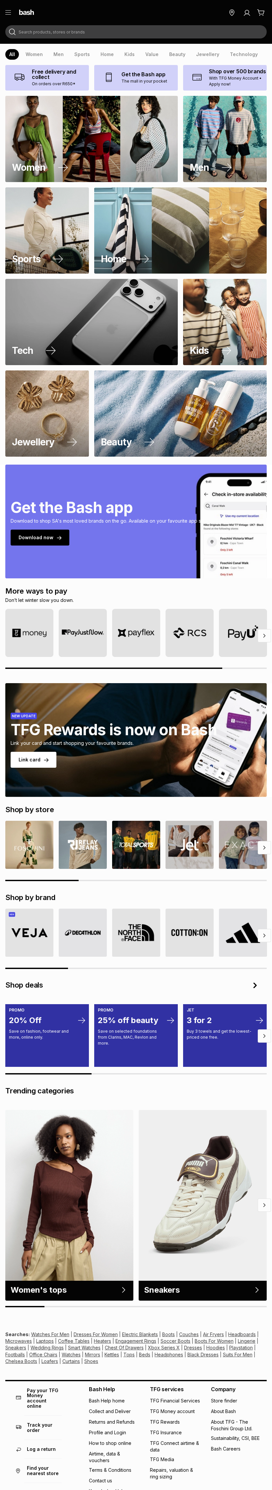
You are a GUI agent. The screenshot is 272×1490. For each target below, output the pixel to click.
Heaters (102, 1341)
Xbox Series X (164, 1347)
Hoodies (215, 1347)
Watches (71, 1354)
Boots (168, 1334)
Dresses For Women (96, 1334)
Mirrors (92, 1354)
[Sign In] (247, 12)
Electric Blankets (140, 1334)
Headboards (242, 1334)
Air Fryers (213, 1334)
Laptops (45, 1341)
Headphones (169, 1354)
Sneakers (15, 1347)
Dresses (193, 1347)
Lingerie (246, 1341)
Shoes (91, 1361)
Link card (29, 759)
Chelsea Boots (21, 1361)
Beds (144, 1354)
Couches (189, 1334)
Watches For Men (50, 1334)
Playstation (241, 1347)
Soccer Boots (175, 1341)
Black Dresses (203, 1354)
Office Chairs (43, 1354)
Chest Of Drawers (124, 1347)
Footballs (15, 1354)
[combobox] (136, 31)
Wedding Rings (47, 1347)
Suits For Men (237, 1354)
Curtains (71, 1361)
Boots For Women (214, 1341)
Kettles (111, 1354)
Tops (129, 1354)
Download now (36, 537)
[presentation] (12, 54)
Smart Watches (84, 1347)
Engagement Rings (135, 1341)
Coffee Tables (74, 1341)
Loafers (49, 1361)
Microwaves (18, 1341)
